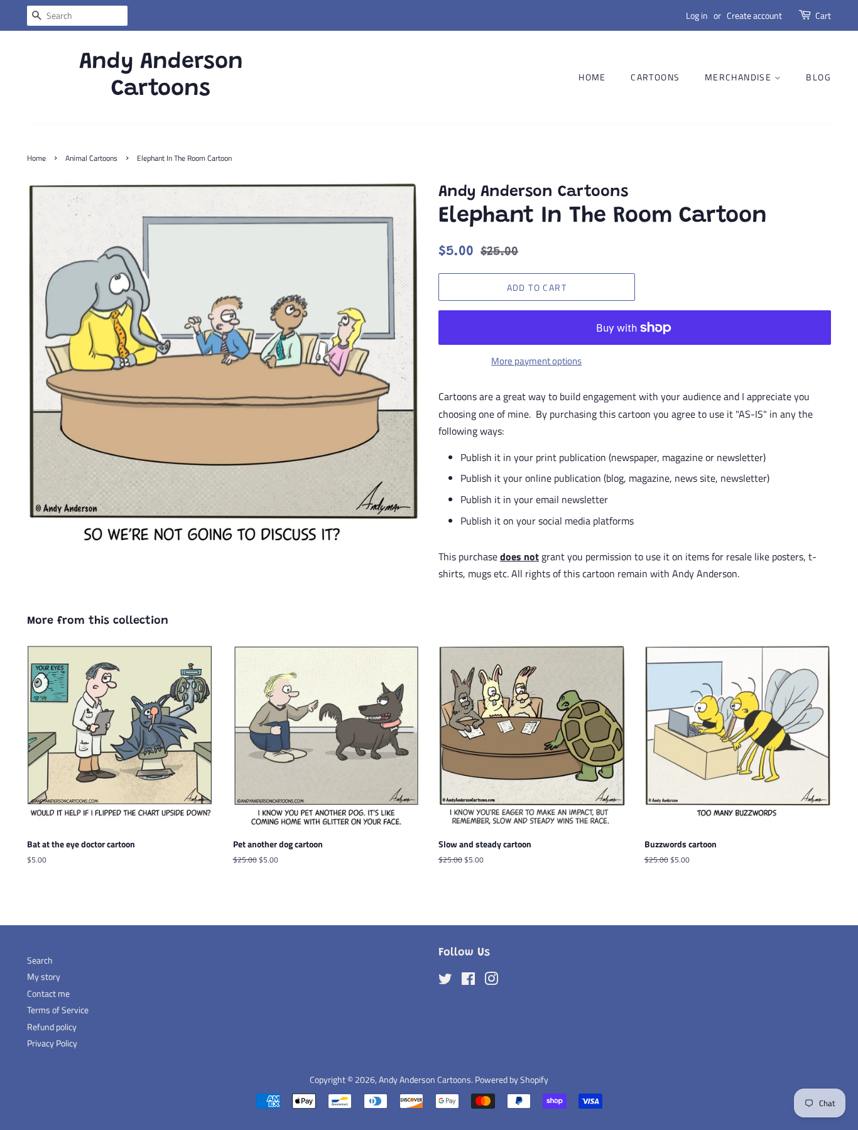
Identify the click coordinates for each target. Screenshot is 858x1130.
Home (592, 77)
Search (40, 960)
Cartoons (655, 77)
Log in (697, 15)
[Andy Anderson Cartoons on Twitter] (445, 981)
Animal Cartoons (91, 158)
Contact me (48, 993)
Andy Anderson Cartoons (161, 76)
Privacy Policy (52, 1043)
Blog (818, 77)
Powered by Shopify (511, 1079)
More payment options (536, 361)
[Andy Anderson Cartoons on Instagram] (491, 981)
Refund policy (52, 1027)
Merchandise (739, 77)
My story (43, 976)
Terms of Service (58, 1010)
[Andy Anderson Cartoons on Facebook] (468, 981)
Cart (823, 15)
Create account (754, 15)
